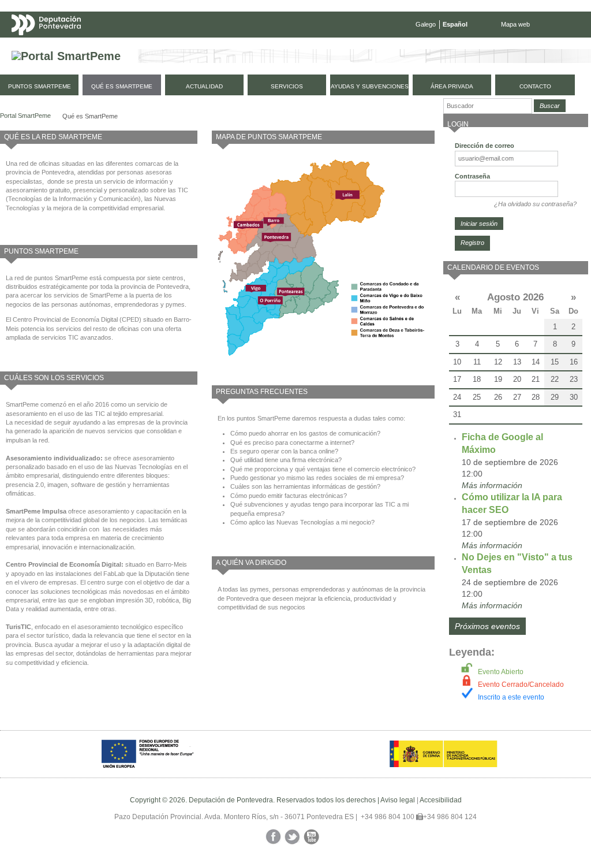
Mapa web (515, 24)
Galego (426, 24)
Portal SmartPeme (25, 115)
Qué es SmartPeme (90, 116)
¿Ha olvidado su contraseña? (535, 203)
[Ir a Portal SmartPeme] (66, 56)
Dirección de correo (484, 145)
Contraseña (472, 176)
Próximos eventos (487, 626)
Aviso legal (397, 800)
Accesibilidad (441, 800)
